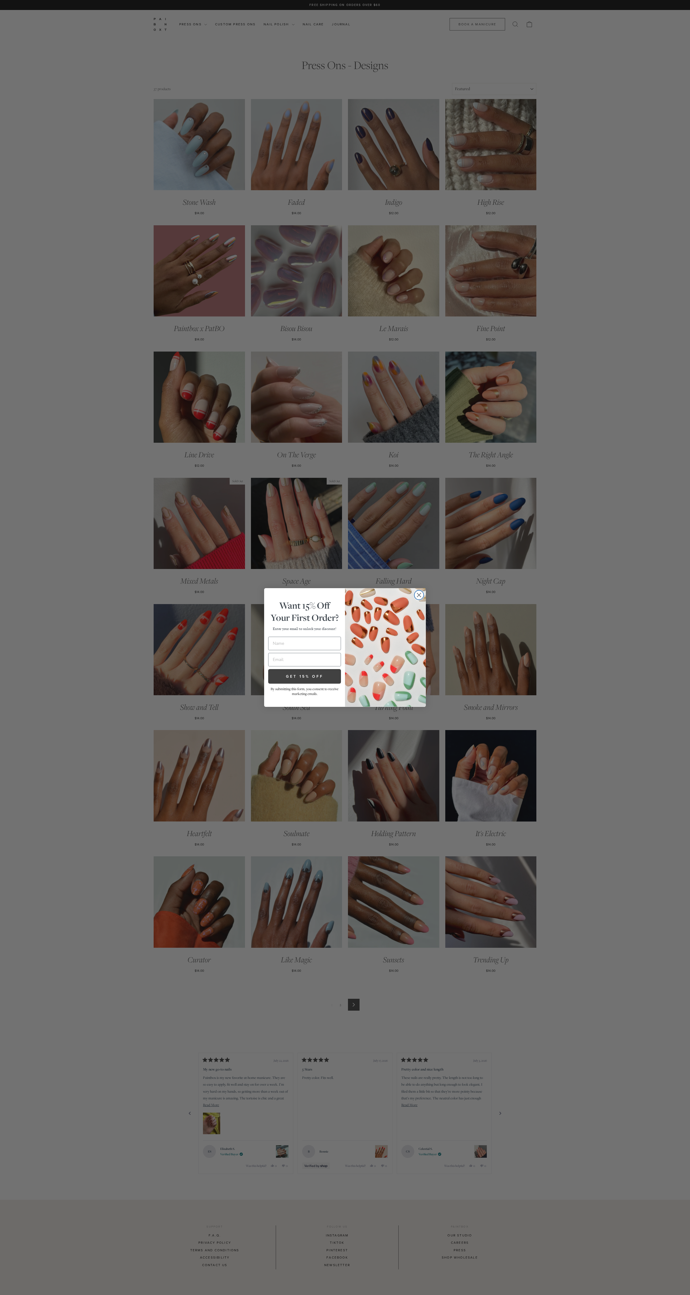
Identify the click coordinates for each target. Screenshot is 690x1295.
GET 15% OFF (304, 676)
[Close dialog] (419, 595)
